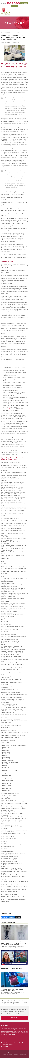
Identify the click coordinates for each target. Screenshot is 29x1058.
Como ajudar (14, 1055)
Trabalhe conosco (22, 1054)
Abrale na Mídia (16, 42)
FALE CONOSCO (20, 1)
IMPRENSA (3, 3)
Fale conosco (15, 1054)
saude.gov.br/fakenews (8, 408)
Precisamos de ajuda (24, 1001)
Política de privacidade (7, 1054)
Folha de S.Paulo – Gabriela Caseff (12, 909)
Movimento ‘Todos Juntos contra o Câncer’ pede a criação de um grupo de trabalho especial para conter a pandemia (10, 1002)
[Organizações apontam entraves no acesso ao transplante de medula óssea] (14, 979)
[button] (27, 11)
